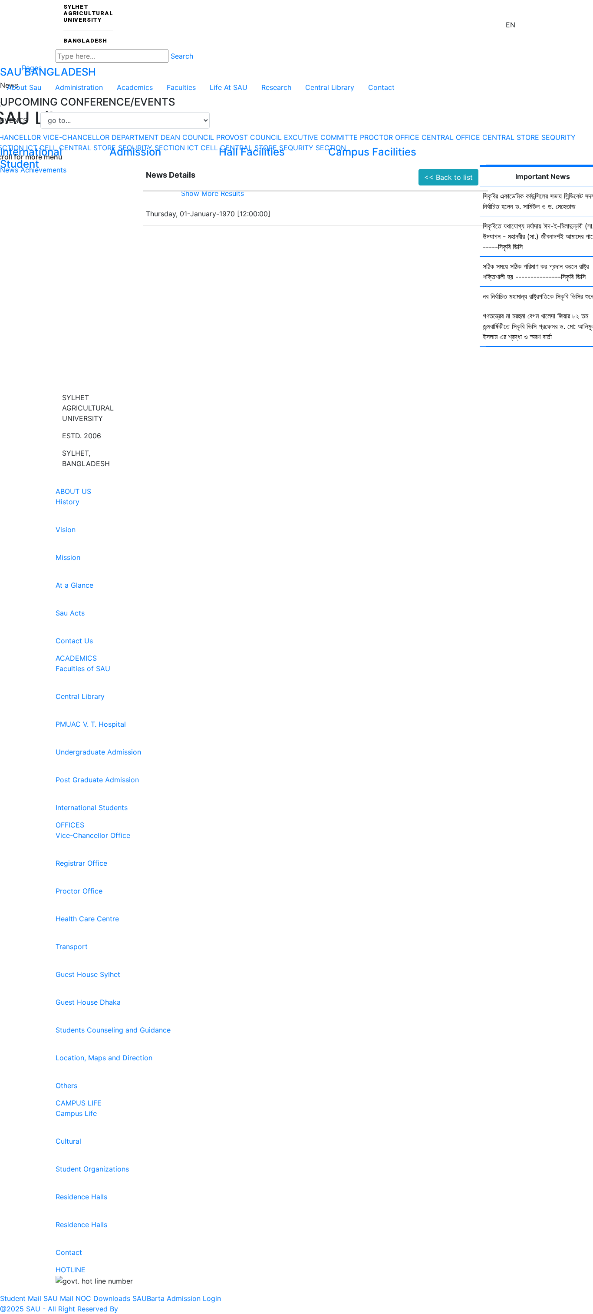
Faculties (181, 87)
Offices (70, 825)
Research (276, 87)
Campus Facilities (372, 152)
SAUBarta (148, 1298)
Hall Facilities (252, 152)
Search (182, 56)
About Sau (24, 87)
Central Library (329, 87)
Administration (79, 87)
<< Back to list (448, 177)
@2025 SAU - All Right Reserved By (59, 1308)
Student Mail (20, 1298)
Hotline (71, 1269)
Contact (381, 87)
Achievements (43, 169)
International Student (31, 158)
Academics (135, 87)
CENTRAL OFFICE (451, 137)
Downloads (111, 1298)
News (9, 169)
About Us (73, 491)
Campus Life (79, 1103)
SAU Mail (58, 1298)
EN (510, 24)
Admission (135, 152)
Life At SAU (228, 87)
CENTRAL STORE (510, 137)
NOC (83, 1298)
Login (212, 1298)
